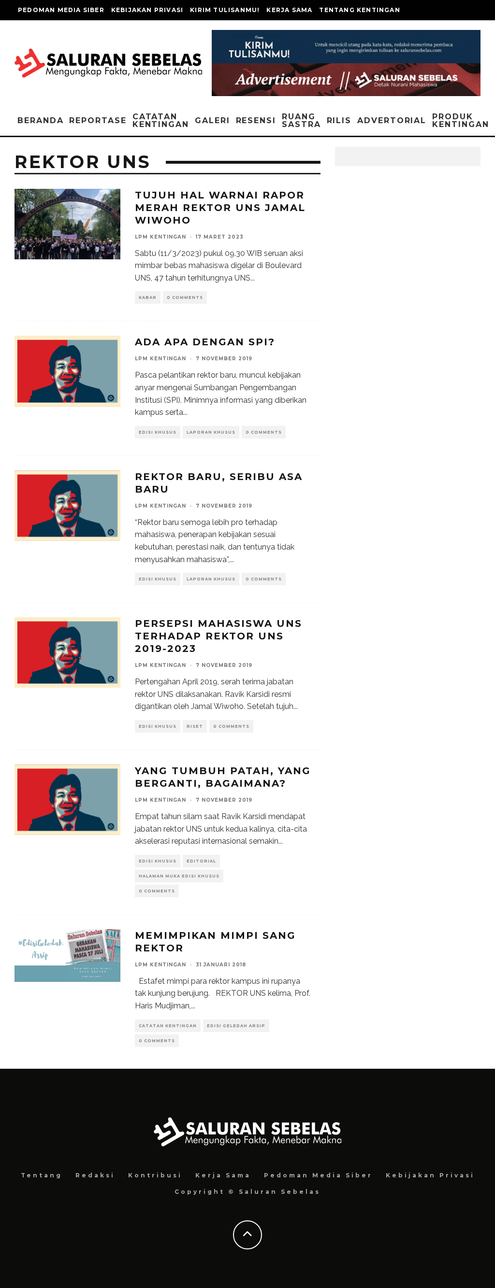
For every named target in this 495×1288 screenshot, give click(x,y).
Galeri (212, 120)
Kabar (148, 297)
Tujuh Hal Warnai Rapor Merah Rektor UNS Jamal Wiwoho (220, 207)
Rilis (339, 120)
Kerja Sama (289, 10)
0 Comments (185, 297)
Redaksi (95, 1175)
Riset (195, 726)
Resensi (256, 120)
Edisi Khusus (157, 432)
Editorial (201, 861)
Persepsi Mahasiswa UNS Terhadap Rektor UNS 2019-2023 (218, 636)
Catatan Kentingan (160, 120)
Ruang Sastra (301, 120)
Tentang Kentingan (359, 10)
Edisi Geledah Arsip (236, 1025)
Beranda (40, 120)
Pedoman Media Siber (61, 10)
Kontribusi (155, 1175)
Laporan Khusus (211, 432)
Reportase (97, 120)
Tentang (41, 1175)
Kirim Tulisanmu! (225, 10)
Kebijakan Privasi (147, 10)
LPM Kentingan (160, 237)
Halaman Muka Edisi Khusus (179, 876)
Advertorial (391, 120)
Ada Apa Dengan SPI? (205, 342)
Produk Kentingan (460, 120)
